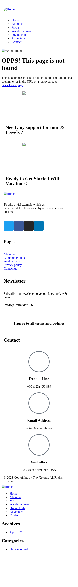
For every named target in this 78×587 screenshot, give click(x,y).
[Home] (9, 9)
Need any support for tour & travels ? (35, 130)
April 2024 (16, 532)
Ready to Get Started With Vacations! (33, 181)
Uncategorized (19, 549)
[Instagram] (29, 226)
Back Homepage (12, 85)
